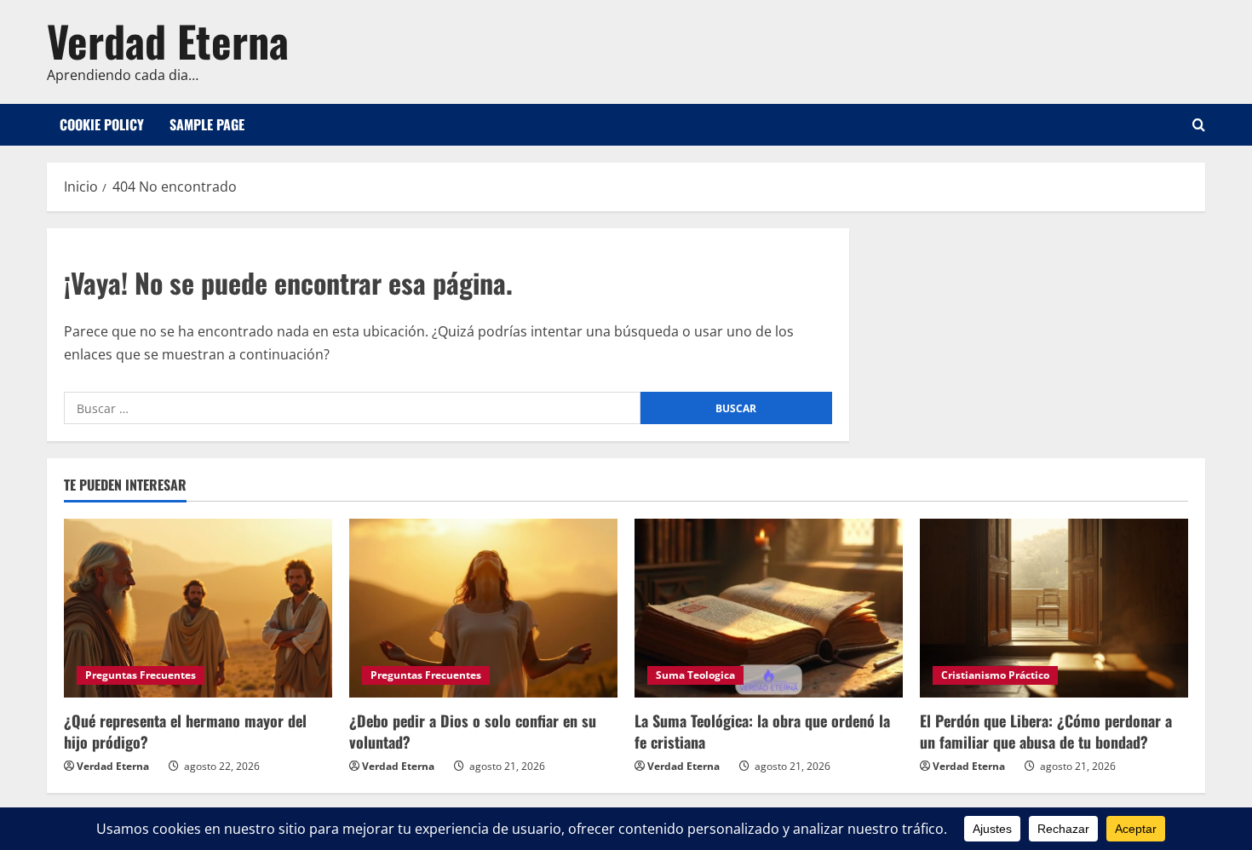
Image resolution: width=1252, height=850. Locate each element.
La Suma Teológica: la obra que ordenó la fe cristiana (762, 731)
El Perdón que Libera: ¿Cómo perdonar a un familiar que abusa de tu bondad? (1046, 731)
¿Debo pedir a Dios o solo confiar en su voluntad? (472, 731)
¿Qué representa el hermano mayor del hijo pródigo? (185, 731)
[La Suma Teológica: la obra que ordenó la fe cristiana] (769, 608)
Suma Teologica (695, 675)
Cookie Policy (102, 124)
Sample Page (206, 124)
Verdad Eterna (168, 40)
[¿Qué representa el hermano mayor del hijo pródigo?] (198, 608)
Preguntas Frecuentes (140, 675)
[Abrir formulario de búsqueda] (1198, 124)
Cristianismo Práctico (995, 675)
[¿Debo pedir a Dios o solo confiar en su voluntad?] (483, 608)
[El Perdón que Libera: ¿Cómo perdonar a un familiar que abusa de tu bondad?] (1054, 608)
